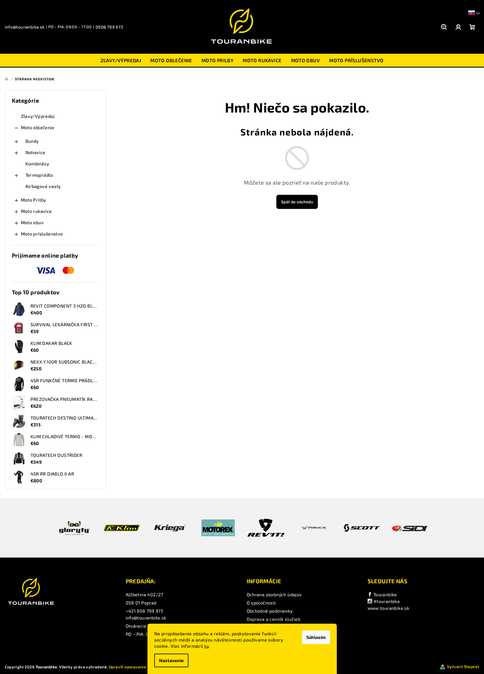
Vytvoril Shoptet (463, 666)
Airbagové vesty (43, 186)
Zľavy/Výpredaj (38, 116)
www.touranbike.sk (388, 608)
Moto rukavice (36, 211)
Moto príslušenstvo (42, 233)
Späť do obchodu (297, 201)
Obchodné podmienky (270, 610)
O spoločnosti (261, 602)
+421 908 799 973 (144, 610)
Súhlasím (316, 637)
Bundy (32, 141)
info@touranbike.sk (25, 26)
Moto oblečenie (38, 127)
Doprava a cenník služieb (274, 619)
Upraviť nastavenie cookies (135, 666)
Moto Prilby (33, 199)
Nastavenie (171, 660)
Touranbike (384, 594)
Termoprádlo (39, 175)
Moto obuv (32, 222)
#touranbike (386, 601)
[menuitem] (121, 60)
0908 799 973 (109, 26)
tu (206, 646)
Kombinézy (37, 163)
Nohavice (35, 152)
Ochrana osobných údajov (274, 594)
